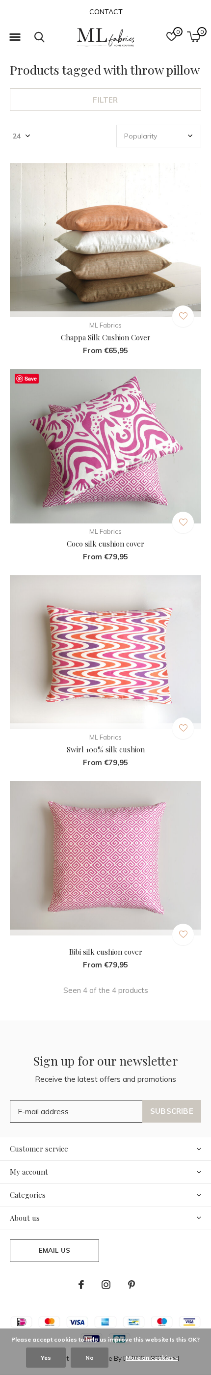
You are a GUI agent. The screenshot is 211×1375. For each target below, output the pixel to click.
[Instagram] (106, 1284)
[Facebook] (81, 1284)
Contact (106, 11)
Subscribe (171, 1111)
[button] (14, 37)
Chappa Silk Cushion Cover (106, 337)
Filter (105, 100)
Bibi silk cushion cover (105, 952)
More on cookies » (152, 1357)
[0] (193, 36)
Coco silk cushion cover (105, 544)
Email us (54, 1250)
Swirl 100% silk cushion (106, 749)
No (89, 1357)
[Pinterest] (131, 1284)
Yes (46, 1357)
